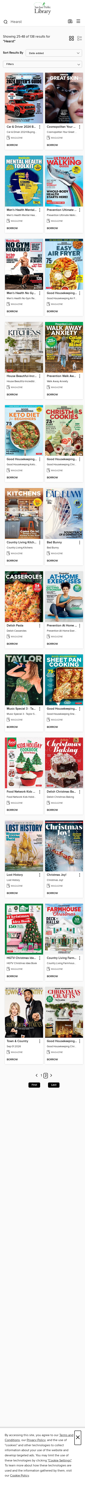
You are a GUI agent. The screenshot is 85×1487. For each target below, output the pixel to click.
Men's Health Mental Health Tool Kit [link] (22, 210)
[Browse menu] (78, 21)
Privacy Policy (36, 1440)
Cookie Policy (19, 1475)
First (34, 1085)
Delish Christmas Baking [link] (62, 792)
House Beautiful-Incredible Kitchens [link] (22, 376)
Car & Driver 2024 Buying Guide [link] (22, 127)
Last (53, 1085)
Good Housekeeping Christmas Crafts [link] (62, 1041)
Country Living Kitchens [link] (22, 542)
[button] (71, 40)
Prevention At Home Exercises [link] (62, 625)
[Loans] (70, 22)
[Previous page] (36, 1075)
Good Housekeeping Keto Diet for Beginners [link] (22, 459)
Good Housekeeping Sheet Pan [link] (62, 709)
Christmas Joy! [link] (56, 875)
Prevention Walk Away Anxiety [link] (62, 376)
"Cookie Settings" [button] (59, 1460)
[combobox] (34, 22)
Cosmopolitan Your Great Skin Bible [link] (62, 127)
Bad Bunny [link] (54, 542)
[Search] (5, 21)
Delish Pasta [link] (15, 625)
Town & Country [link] (17, 1041)
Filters (10, 64)
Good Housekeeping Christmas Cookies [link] (62, 459)
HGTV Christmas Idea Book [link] (22, 958)
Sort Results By (13, 53)
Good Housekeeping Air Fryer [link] (62, 293)
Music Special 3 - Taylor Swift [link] (22, 709)
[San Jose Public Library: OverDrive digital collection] (42, 8)
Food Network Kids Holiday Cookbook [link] (22, 792)
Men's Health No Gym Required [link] (22, 293)
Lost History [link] (15, 875)
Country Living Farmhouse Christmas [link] (62, 958)
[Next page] (51, 1075)
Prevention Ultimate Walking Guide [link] (62, 210)
